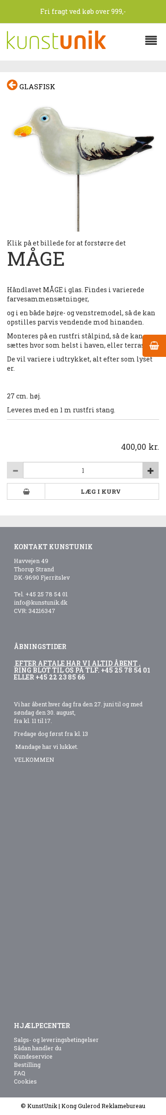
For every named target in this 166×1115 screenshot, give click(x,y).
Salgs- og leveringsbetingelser (56, 1039)
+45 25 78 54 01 (46, 594)
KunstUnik (42, 1105)
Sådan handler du (37, 1048)
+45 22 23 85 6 (58, 677)
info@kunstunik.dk (40, 602)
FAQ (19, 1073)
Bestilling (27, 1064)
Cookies (25, 1081)
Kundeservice (33, 1056)
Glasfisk (36, 86)
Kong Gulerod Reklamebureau (103, 1105)
